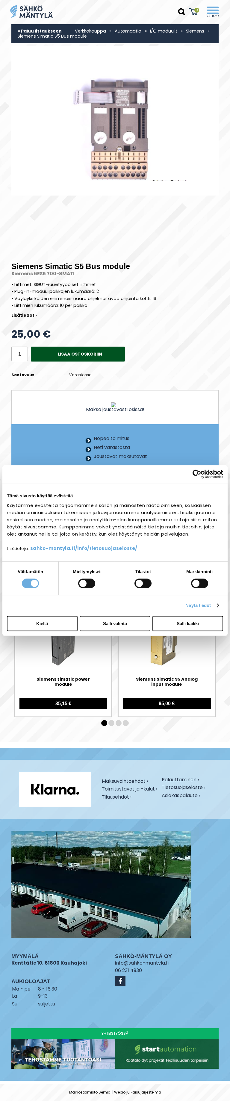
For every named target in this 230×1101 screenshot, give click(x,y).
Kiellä (42, 623)
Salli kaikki (188, 623)
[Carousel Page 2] (111, 723)
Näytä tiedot (198, 605)
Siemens (195, 31)
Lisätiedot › (24, 315)
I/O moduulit (163, 31)
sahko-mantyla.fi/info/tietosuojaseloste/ (83, 548)
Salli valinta (115, 623)
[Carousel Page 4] (126, 723)
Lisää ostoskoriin (80, 354)
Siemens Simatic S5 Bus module (52, 36)
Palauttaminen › (180, 780)
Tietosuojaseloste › (183, 788)
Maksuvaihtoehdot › (125, 782)
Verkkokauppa (90, 31)
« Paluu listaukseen (40, 31)
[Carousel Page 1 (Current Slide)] (104, 723)
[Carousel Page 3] (119, 723)
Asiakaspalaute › (181, 796)
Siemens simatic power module (63, 682)
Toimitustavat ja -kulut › (129, 789)
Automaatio (128, 31)
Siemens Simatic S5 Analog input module (167, 682)
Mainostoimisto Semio (89, 1092)
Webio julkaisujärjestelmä (137, 1092)
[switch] (86, 583)
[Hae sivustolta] (182, 12)
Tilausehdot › (116, 797)
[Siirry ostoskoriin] (193, 11)
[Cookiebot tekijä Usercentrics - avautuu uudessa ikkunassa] (197, 474)
